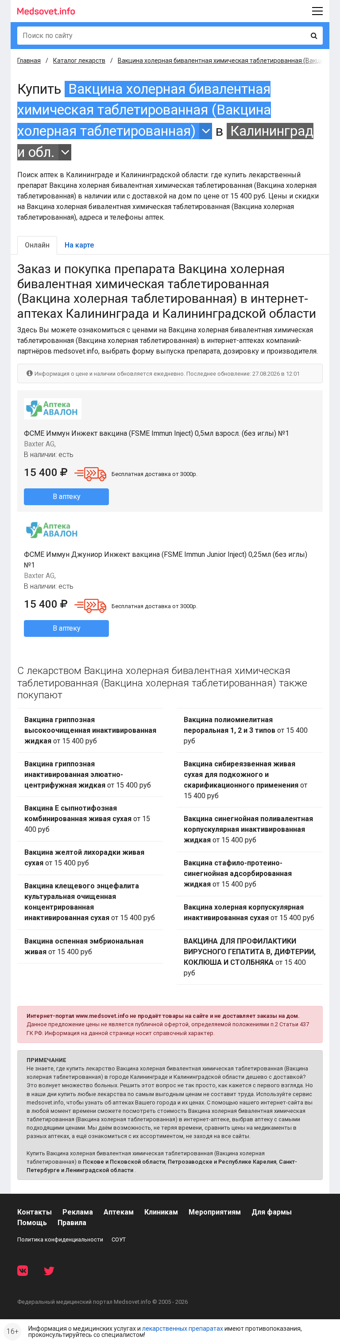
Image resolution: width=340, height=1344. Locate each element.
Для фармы (271, 1212)
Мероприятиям (215, 1212)
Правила (72, 1222)
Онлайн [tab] (37, 245)
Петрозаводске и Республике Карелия (222, 1161)
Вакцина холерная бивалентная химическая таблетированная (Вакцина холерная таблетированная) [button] (144, 110)
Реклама (77, 1212)
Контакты (34, 1212)
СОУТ (119, 1239)
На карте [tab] (79, 245)
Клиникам (161, 1212)
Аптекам (119, 1212)
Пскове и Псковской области (124, 1161)
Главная (29, 60)
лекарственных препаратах (182, 1328)
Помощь (32, 1222)
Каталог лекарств (79, 60)
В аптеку (67, 496)
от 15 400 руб (90, 730)
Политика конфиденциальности (60, 1239)
